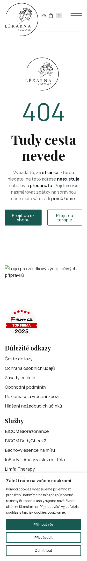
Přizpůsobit (44, 537)
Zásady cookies (20, 377)
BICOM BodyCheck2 (25, 441)
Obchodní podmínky (25, 387)
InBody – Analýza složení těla (35, 459)
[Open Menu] (76, 16)
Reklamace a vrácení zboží (32, 396)
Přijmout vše (43, 524)
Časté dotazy (19, 359)
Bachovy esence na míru (30, 450)
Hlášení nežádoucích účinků (33, 406)
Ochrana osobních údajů (30, 368)
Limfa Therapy (20, 469)
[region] (43, 517)
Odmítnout (43, 550)
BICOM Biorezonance (27, 431)
